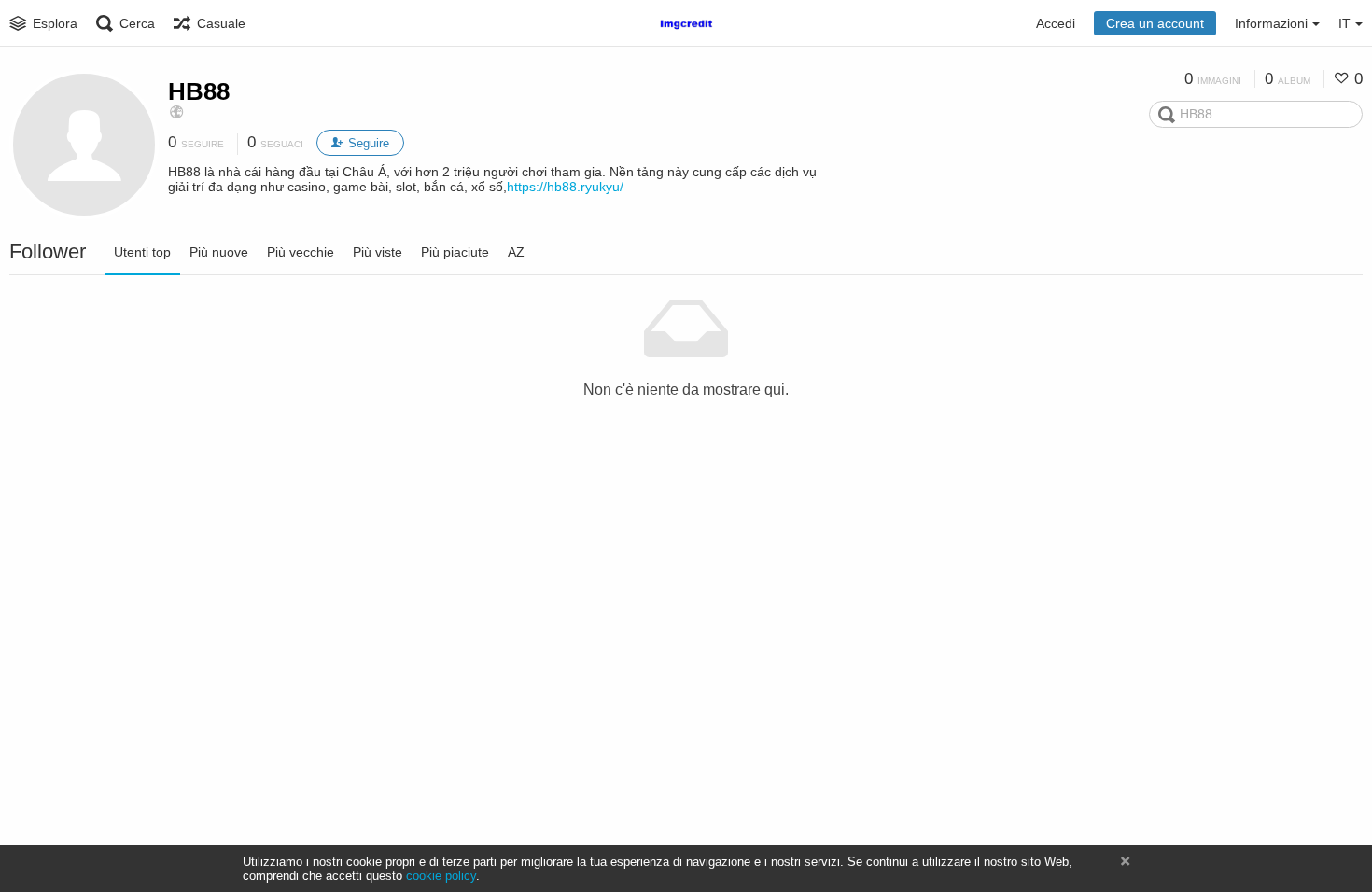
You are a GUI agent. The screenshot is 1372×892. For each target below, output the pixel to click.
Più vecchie (300, 251)
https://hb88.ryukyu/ (565, 186)
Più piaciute (455, 251)
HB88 (199, 91)
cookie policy (441, 876)
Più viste (377, 251)
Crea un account (1155, 23)
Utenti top (142, 251)
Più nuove (218, 251)
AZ (516, 251)
